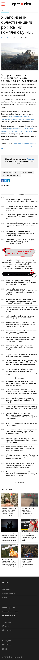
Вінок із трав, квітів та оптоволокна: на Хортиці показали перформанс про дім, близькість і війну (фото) (20, 324)
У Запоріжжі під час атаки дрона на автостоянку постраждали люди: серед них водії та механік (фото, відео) (21, 301)
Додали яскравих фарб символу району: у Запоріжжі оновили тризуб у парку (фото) (21, 407)
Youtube (7, 645)
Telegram (30, 159)
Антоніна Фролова (7, 38)
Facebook (8, 622)
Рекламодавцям (8, 593)
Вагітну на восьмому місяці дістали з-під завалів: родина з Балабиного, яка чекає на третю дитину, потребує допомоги (21, 362)
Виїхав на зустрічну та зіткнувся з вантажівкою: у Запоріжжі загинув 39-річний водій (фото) (20, 233)
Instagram (8, 630)
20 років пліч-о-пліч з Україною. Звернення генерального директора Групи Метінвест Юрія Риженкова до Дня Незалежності (21, 416)
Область (5, 10)
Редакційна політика (10, 612)
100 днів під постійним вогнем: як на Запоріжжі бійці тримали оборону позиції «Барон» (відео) (21, 440)
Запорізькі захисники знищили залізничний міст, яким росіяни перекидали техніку (18, 145)
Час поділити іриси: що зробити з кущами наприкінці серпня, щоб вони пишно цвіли (22, 225)
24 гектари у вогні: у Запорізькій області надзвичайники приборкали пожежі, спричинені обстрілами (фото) (21, 465)
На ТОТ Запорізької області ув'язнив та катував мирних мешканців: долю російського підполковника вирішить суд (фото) (21, 372)
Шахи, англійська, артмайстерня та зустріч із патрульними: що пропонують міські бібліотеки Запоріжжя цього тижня (21, 391)
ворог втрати (26, 172)
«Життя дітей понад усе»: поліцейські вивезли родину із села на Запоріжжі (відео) (20, 400)
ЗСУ (16, 172)
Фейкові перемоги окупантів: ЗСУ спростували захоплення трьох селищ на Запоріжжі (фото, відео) (21, 473)
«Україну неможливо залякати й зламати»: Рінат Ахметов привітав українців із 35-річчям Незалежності (22, 457)
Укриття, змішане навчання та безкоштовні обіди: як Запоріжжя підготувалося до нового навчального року (22, 199)
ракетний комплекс (11, 175)
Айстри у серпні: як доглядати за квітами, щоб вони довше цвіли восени (21, 355)
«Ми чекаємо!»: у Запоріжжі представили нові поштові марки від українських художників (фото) (21, 431)
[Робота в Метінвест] (19, 262)
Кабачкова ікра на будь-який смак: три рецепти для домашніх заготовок (20, 317)
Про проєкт (6, 589)
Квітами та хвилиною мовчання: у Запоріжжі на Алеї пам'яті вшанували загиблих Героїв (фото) (20, 448)
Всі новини (19, 483)
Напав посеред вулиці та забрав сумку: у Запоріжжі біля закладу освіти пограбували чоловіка (21, 241)
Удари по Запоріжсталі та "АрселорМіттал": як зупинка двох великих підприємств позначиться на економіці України (22, 291)
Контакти (6, 597)
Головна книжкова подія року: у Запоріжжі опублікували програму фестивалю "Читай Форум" (22, 309)
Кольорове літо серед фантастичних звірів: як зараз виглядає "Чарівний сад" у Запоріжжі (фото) (21, 383)
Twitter (7, 626)
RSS (5, 649)
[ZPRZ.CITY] (21, 4)
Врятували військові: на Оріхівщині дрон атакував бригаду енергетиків (21, 332)
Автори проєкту (8, 608)
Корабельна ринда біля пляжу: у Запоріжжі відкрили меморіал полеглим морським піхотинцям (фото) (21, 282)
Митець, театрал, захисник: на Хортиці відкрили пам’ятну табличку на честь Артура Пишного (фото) (20, 339)
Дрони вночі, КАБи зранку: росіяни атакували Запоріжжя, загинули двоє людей (19, 347)
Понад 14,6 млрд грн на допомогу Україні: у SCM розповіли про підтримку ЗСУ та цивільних (21, 208)
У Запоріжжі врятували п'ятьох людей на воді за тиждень (21, 424)
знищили (7, 172)
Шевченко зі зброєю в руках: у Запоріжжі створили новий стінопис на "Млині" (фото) (21, 216)
